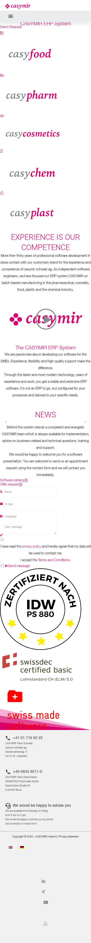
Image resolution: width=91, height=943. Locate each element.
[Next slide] (85, 422)
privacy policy (31, 546)
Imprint (52, 837)
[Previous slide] (6, 422)
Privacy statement (69, 837)
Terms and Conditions (54, 560)
